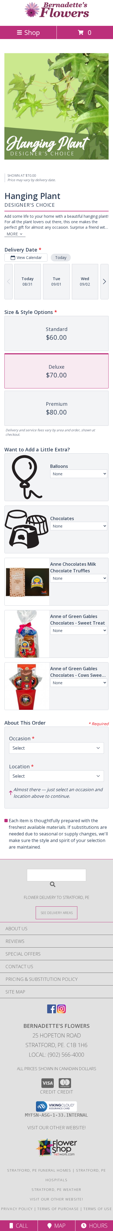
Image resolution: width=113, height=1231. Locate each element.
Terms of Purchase (58, 1208)
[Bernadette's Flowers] (56, 17)
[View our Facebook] (51, 1011)
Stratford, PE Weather (56, 1189)
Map (59, 1225)
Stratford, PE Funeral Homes (39, 1170)
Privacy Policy (17, 1208)
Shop (32, 32)
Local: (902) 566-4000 (56, 1054)
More (12, 233)
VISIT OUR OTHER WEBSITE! (56, 1127)
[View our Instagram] (61, 1011)
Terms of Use (97, 1208)
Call (20, 1225)
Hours (97, 1225)
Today (60, 257)
